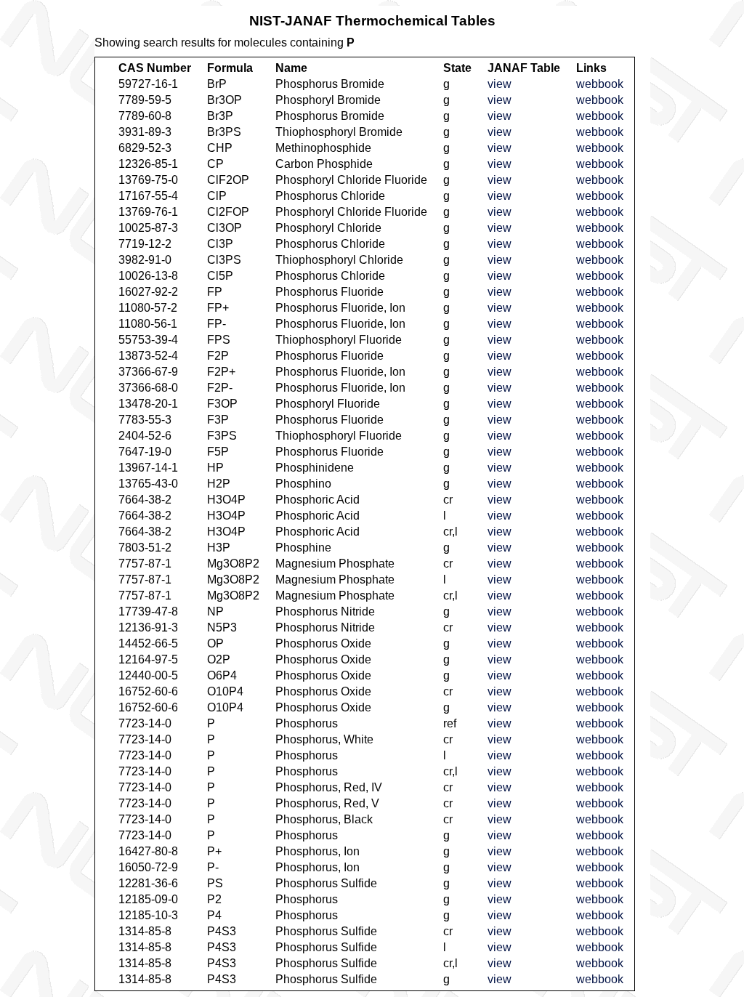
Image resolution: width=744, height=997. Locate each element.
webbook (599, 84)
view (500, 84)
